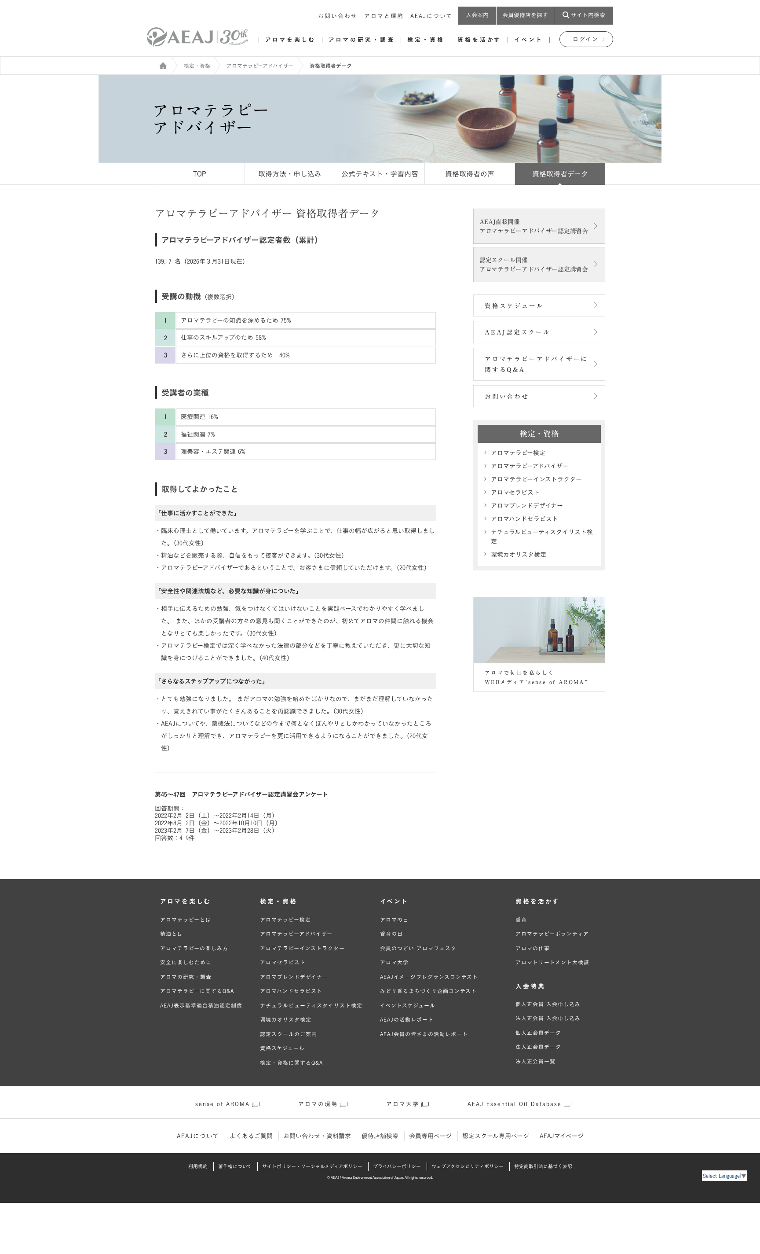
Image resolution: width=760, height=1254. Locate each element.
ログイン (586, 39)
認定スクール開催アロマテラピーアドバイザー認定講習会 (533, 264)
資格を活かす (479, 40)
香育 (521, 919)
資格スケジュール (514, 306)
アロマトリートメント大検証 (552, 962)
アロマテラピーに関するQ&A (197, 990)
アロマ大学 (394, 962)
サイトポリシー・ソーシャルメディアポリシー (312, 1166)
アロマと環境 (384, 16)
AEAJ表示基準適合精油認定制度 (201, 1005)
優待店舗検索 (380, 1136)
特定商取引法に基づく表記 (543, 1166)
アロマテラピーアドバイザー (260, 65)
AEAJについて (431, 16)
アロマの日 (394, 919)
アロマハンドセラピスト (524, 519)
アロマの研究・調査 (362, 40)
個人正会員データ (538, 1032)
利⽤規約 (198, 1166)
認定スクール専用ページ (495, 1136)
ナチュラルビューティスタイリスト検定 (542, 536)
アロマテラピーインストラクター (536, 479)
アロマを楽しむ (290, 40)
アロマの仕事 (532, 948)
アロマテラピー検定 (518, 453)
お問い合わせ (338, 16)
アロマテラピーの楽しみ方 (194, 948)
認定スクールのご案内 (288, 1034)
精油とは (171, 933)
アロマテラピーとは (185, 919)
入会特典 (530, 986)
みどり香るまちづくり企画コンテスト (428, 990)
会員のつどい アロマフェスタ (418, 948)
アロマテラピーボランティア (552, 933)
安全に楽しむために (186, 962)
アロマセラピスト (515, 492)
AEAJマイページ (562, 1136)
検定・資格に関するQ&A (291, 1062)
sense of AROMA (222, 1104)
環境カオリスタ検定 (518, 555)
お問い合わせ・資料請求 (317, 1136)
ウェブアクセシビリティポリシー (467, 1166)
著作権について (235, 1166)
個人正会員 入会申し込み (548, 1004)
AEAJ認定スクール (518, 332)
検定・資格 (426, 40)
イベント (528, 40)
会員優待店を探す (525, 15)
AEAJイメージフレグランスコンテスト (429, 976)
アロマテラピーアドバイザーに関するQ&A (536, 364)
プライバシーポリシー (397, 1166)
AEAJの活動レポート (407, 1019)
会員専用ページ (430, 1136)
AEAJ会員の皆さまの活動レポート (424, 1034)
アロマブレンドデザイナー (527, 506)
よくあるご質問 (251, 1136)
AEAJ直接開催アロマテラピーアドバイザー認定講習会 (533, 226)
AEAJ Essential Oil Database (515, 1104)
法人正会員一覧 (535, 1061)
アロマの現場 (318, 1104)
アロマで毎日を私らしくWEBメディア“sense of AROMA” (536, 677)
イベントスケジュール (407, 1005)
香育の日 (391, 933)
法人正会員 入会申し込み (548, 1018)
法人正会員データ (538, 1046)
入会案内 (477, 15)
